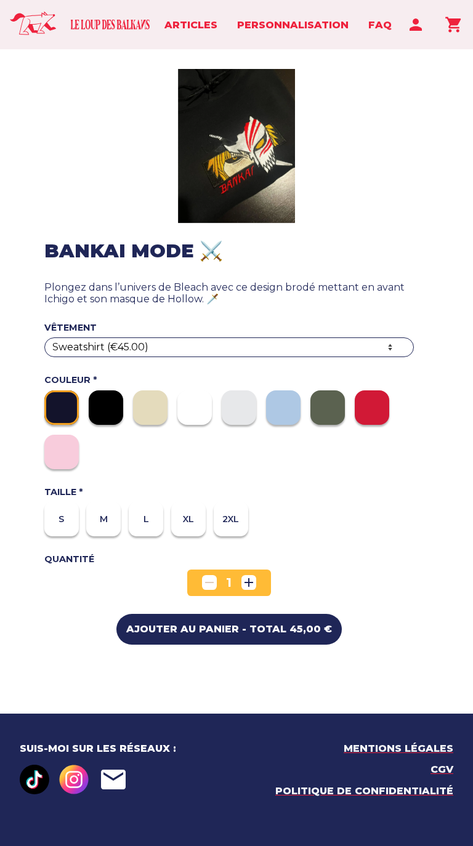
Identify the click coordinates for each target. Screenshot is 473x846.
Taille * (63, 492)
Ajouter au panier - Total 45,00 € (229, 629)
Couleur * (70, 380)
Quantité (69, 559)
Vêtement (70, 328)
